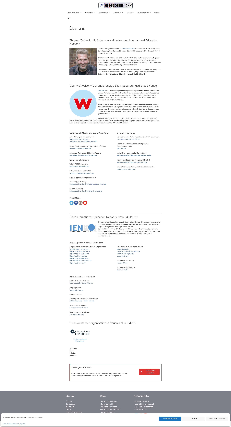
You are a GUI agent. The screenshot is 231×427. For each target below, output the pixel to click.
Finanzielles (117, 12)
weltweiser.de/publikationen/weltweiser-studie (134, 155)
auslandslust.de (123, 249)
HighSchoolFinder (73, 12)
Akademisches (103, 12)
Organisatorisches (143, 12)
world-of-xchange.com (125, 254)
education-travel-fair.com (78, 308)
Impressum (22, 423)
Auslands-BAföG (140, 409)
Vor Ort (129, 12)
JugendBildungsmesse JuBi (144, 404)
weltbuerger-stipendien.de (79, 166)
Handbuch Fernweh (141, 401)
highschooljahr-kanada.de (78, 258)
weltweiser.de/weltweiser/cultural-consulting (85, 191)
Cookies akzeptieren (170, 418)
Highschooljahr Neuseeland (110, 409)
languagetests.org (76, 290)
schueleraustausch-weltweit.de (128, 139)
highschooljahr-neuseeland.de (80, 261)
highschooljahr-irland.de (78, 256)
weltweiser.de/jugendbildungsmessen (83, 141)
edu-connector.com (76, 315)
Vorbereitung (89, 12)
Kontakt (68, 409)
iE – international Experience (79, 340)
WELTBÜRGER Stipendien (143, 407)
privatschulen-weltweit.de (78, 249)
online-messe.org (75, 301)
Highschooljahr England (108, 401)
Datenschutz (15, 423)
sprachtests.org (122, 256)
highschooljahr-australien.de (79, 251)
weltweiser (102, 90)
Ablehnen (193, 418)
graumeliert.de (122, 270)
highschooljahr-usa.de (77, 263)
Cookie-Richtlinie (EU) (74, 412)
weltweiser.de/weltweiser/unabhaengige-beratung (87, 184)
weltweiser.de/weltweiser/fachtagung (83, 155)
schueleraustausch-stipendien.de (81, 173)
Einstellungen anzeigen (217, 418)
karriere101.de (122, 263)
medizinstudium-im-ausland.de (128, 251)
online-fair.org (89, 301)
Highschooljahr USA (107, 412)
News (69, 18)
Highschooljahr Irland (107, 404)
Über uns (69, 401)
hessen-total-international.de (80, 148)
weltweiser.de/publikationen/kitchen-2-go (132, 162)
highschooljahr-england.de (79, 254)
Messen (156, 12)
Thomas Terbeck (128, 48)
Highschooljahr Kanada (108, 407)
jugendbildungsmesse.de (78, 139)
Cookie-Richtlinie (7, 423)
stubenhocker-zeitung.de (126, 169)
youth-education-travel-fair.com (81, 283)
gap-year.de (121, 148)
